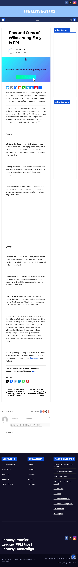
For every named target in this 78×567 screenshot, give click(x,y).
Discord (31, 479)
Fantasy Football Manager (64, 471)
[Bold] (12, 425)
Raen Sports (58, 514)
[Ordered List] (23, 425)
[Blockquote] (29, 425)
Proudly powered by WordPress (12, 559)
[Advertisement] (26, 221)
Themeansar (6, 561)
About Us (5, 474)
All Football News (60, 476)
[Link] (34, 425)
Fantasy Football (8, 464)
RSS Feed (31, 484)
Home (45, 558)
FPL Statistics (59, 509)
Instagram (31, 469)
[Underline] (17, 425)
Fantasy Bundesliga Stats (63, 504)
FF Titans (57, 494)
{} (37, 425)
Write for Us (6, 469)
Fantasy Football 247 (62, 499)
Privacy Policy (7, 484)
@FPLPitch (34, 358)
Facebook (31, 474)
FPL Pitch (22, 49)
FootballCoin (58, 489)
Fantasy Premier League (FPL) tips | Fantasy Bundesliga (18, 544)
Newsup (30, 559)
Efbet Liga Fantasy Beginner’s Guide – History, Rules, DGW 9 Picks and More (16, 392)
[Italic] (14, 425)
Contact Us (6, 479)
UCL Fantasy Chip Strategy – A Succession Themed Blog (35, 392)
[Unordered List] (26, 425)
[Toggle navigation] (37, 19)
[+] (40, 425)
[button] (71, 20)
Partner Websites (71, 558)
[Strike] (20, 425)
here (33, 371)
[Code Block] (31, 425)
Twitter (30, 464)
